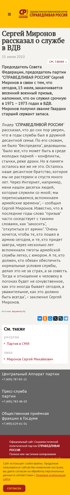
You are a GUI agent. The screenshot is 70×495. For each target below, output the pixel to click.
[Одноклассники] (45, 318)
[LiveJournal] (60, 318)
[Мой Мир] (50, 318)
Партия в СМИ (18, 343)
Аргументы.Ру (18, 311)
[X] (55, 318)
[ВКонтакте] (40, 318)
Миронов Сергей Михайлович (30, 359)
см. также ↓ (57, 61)
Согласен (14, 488)
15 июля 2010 (13, 56)
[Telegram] (66, 318)
